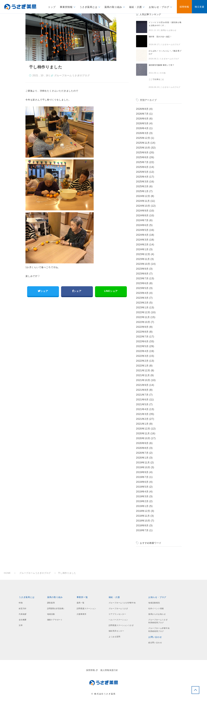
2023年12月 (143, 254)
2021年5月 (142, 404)
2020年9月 (142, 443)
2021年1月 (142, 423)
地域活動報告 (154, 603)
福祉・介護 (114, 597)
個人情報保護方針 (109, 670)
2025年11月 (143, 143)
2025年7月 (142, 162)
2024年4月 (142, 235)
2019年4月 (142, 491)
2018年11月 (143, 516)
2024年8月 (142, 215)
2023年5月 (142, 288)
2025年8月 (142, 157)
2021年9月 (142, 385)
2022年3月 (142, 356)
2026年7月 (142, 113)
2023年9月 (142, 268)
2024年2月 (142, 244)
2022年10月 (143, 322)
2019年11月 (143, 462)
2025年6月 (142, 167)
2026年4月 (142, 128)
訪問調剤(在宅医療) (55, 608)
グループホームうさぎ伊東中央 (122, 603)
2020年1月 (142, 457)
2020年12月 (143, 428)
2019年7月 (142, 477)
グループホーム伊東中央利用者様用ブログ (159, 629)
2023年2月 (142, 302)
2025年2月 (142, 186)
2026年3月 (142, 133)
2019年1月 (142, 506)
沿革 (21, 625)
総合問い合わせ (155, 643)
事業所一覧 (82, 597)
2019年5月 (142, 486)
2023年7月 (142, 278)
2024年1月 (142, 249)
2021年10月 (143, 380)
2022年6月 (142, 341)
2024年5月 (142, 230)
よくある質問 (114, 637)
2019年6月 (142, 482)
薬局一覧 (80, 603)
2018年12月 (143, 511)
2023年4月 (142, 293)
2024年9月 (142, 210)
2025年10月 (143, 147)
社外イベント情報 (156, 608)
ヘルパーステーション (118, 620)
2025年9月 (142, 152)
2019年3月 (142, 496)
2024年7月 (142, 220)
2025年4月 (142, 176)
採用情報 (90, 670)
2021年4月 (142, 409)
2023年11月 (143, 259)
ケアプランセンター (117, 614)
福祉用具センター (116, 631)
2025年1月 (142, 191)
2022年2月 (142, 361)
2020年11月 (143, 433)
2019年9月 (142, 472)
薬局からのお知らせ (157, 614)
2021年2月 (142, 419)
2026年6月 (142, 118)
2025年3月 (142, 181)
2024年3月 (142, 239)
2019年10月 (143, 467)
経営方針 (23, 608)
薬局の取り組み (55, 597)
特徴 (21, 603)
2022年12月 (143, 312)
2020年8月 (142, 448)
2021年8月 (142, 390)
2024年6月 (142, 225)
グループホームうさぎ (118, 608)
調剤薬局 (51, 603)
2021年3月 (142, 414)
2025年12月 (143, 138)
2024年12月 (143, 196)
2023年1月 (142, 307)
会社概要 (23, 620)
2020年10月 (143, 438)
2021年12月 (143, 370)
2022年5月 (142, 346)
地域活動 (51, 614)
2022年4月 (142, 351)
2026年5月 (142, 123)
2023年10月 (143, 264)
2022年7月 (142, 336)
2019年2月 (142, 501)
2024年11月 (143, 201)
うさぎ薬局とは (27, 597)
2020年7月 (142, 453)
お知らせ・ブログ (157, 597)
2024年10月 (143, 206)
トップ (52, 7)
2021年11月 (143, 375)
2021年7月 (142, 394)
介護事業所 (81, 614)
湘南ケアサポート (55, 620)
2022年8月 (142, 331)
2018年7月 (142, 530)
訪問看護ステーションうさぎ (121, 625)
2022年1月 (142, 365)
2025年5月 (142, 172)
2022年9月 (142, 327)
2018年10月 (143, 520)
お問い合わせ (155, 637)
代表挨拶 (23, 614)
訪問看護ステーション (86, 608)
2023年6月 (142, 283)
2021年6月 (142, 399)
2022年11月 (143, 317)
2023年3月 (142, 298)
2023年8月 (142, 273)
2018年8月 (142, 525)
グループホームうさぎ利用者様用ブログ (158, 621)
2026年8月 (142, 109)
